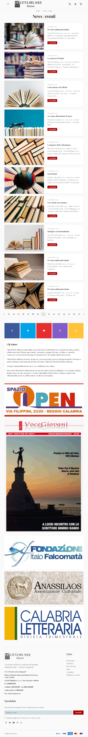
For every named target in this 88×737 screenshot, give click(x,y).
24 (64, 314)
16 (23, 314)
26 (74, 314)
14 (14, 314)
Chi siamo (69, 663)
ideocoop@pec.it (14, 693)
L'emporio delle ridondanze (59, 145)
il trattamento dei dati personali (30, 718)
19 (38, 314)
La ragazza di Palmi (55, 58)
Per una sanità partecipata (58, 29)
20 (43, 314)
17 (28, 314)
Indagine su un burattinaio (58, 231)
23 (59, 314)
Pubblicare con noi (73, 675)
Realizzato (8, 733)
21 (49, 314)
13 (9, 314)
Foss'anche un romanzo (57, 202)
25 (69, 314)
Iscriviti (78, 712)
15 (18, 314)
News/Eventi (70, 666)
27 (79, 314)
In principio (52, 174)
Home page (70, 661)
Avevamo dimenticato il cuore (59, 116)
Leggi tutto (52, 43)
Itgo (15, 733)
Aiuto (68, 669)
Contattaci (70, 672)
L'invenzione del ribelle (57, 87)
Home (38, 11)
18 (33, 314)
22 (54, 314)
